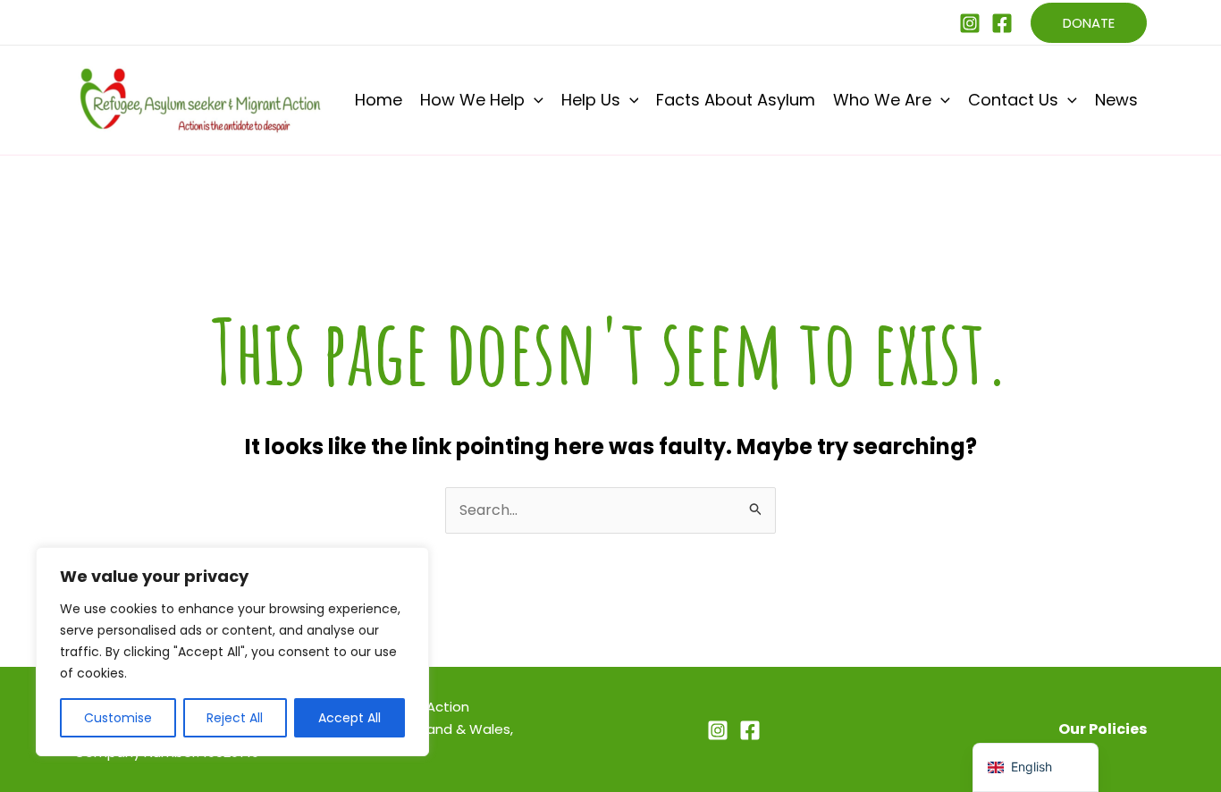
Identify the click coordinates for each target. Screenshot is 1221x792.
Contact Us (1013, 99)
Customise (118, 718)
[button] (1089, 23)
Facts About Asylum (735, 99)
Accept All (349, 718)
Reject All (234, 718)
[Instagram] (970, 23)
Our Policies (1102, 729)
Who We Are (882, 99)
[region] (232, 651)
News (1116, 99)
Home (378, 99)
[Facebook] (1002, 23)
